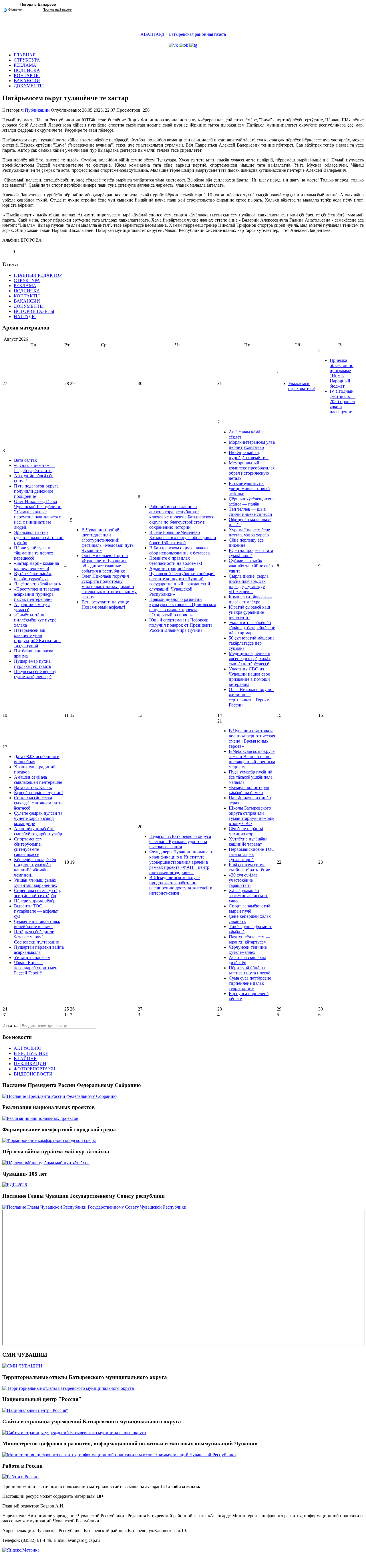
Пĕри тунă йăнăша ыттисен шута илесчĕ (249, 970)
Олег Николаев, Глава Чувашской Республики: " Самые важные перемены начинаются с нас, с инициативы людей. (37, 514)
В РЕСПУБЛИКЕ (31, 1053)
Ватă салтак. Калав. (33, 787)
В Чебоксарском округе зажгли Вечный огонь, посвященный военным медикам (252, 759)
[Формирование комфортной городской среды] (49, 1140)
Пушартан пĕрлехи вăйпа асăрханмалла (39, 950)
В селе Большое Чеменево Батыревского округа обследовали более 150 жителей (182, 537)
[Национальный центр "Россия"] (35, 1410)
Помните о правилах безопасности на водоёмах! (175, 561)
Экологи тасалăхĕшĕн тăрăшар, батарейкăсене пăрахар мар (252, 627)
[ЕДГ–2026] (14, 1184)
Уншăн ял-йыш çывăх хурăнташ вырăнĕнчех (35, 883)
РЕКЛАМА (25, 65)
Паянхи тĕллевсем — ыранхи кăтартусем (249, 939)
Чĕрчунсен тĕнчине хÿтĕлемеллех (248, 950)
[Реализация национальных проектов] (40, 1118)
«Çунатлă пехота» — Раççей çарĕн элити (34, 468)
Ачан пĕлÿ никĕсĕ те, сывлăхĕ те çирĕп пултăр (38, 831)
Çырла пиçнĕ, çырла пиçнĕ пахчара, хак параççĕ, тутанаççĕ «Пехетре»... (248, 584)
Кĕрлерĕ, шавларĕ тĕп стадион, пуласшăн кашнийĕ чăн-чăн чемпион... (35, 867)
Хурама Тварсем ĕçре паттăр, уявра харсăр (249, 532)
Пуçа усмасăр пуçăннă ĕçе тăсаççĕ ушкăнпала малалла (250, 777)
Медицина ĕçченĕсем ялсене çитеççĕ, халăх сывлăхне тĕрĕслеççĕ (249, 658)
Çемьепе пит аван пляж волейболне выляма (37, 924)
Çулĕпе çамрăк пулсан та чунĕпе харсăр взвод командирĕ (38, 818)
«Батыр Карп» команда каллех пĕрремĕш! (36, 566)
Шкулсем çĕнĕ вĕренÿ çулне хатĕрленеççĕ (35, 674)
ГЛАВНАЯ (25, 54)
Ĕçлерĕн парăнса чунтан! (38, 792)
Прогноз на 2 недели (57, 9)
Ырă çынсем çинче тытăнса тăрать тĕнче (249, 867)
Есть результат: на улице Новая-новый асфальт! (105, 604)
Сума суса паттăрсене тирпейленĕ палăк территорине (250, 983)
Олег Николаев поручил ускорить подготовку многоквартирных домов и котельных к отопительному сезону (109, 586)
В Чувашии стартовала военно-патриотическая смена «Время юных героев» (252, 738)
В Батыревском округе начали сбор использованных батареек (179, 550)
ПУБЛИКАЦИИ (30, 1063)
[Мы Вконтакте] (173, 45)
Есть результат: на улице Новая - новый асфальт (249, 488)
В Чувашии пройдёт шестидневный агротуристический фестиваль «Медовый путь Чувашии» (107, 540)
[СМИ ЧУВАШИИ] (22, 1365)
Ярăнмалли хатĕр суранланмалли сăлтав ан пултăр (38, 537)
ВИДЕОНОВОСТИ (33, 1073)
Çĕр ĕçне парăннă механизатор (246, 831)
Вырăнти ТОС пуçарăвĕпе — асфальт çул (36, 911)
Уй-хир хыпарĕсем (32, 957)
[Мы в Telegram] (193, 45)
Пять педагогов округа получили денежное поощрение (36, 491)
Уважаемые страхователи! (301, 386)
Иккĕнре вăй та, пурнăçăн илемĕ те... (248, 455)
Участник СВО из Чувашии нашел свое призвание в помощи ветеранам (249, 676)
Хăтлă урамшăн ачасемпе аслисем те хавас (248, 895)
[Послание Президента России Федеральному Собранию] (59, 1096)
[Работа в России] (20, 1476)
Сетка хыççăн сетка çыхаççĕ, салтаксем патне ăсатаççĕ (38, 802)
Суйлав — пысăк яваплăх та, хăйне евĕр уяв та (251, 565)
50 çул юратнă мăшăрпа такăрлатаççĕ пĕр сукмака (251, 643)
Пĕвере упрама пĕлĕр (34, 900)
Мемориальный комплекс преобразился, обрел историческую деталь (252, 470)
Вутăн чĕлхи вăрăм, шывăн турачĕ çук (33, 576)
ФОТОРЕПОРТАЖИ (34, 1068)
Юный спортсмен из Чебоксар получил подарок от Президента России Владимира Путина (180, 625)
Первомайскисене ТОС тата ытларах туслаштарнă (251, 854)
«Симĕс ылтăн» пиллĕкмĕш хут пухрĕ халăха (35, 619)
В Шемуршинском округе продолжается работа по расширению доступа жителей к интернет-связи (180, 885)
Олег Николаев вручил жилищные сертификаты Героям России (251, 697)
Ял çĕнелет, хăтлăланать (37, 583)
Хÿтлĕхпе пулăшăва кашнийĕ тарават (248, 841)
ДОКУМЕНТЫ (29, 85)
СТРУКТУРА (27, 60)
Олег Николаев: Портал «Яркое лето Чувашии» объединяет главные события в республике (104, 563)
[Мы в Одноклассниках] (183, 45)
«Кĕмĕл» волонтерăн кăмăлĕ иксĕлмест (249, 790)
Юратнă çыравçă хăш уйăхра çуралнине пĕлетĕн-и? (249, 612)
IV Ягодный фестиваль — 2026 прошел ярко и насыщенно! (342, 401)
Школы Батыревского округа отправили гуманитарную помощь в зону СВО (251, 816)
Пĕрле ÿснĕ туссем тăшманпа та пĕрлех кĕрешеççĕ (33, 553)
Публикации (37, 110)
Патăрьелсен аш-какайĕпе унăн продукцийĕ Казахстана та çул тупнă (37, 638)
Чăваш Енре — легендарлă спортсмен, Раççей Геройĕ (36, 967)
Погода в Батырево (38, 4)
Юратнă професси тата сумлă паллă (251, 553)
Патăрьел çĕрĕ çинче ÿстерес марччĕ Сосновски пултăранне (36, 936)
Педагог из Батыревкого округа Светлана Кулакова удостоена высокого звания (180, 841)
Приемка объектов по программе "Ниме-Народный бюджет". (341, 373)
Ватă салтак (25, 460)
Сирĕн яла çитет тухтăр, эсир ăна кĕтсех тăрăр (37, 893)
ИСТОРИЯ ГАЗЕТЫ (34, 311)
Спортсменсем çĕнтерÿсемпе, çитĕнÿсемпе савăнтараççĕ (28, 846)
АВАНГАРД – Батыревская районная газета (183, 34)
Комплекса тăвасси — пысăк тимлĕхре (250, 599)
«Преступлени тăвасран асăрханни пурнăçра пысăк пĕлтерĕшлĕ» (37, 594)
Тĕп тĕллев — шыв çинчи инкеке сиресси (250, 512)
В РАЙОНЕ (25, 1058)
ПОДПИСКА (27, 70)
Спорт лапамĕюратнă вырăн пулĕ (249, 908)
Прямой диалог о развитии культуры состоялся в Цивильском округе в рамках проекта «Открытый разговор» (182, 607)
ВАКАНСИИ (27, 80)
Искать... (10, 1025)
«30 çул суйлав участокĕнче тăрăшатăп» (243, 880)
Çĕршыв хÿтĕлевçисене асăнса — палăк (251, 501)
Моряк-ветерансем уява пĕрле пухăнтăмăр (252, 445)
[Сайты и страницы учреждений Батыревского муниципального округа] (74, 1432)
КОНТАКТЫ (27, 75)
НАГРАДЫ (25, 316)
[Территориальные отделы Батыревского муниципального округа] (68, 1388)
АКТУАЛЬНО (27, 1048)
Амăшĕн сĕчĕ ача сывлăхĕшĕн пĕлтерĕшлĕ (38, 780)
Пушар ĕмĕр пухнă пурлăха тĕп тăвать (32, 664)
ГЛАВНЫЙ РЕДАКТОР (38, 275)
